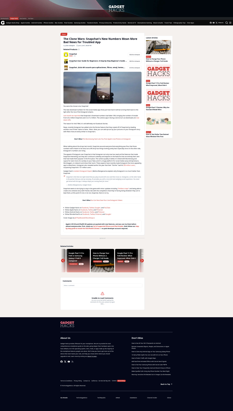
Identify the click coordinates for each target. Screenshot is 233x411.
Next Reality (23, 18)
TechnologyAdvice (81, 398)
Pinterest (99, 210)
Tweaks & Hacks (92, 23)
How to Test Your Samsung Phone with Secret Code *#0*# (149, 365)
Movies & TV (132, 23)
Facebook (85, 208)
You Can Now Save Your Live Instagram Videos (106, 200)
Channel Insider (152, 398)
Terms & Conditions (66, 381)
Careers (118, 381)
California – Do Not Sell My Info (100, 381)
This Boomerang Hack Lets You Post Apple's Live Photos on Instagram (106, 139)
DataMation (133, 398)
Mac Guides (59, 23)
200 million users (129, 165)
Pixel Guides (68, 23)
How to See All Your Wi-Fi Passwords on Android (146, 343)
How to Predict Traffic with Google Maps (144, 358)
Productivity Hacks (119, 23)
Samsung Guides (79, 23)
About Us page (92, 356)
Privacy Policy (78, 381)
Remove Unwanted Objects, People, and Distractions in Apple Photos (150, 347)
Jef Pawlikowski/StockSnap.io (85, 218)
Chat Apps (190, 23)
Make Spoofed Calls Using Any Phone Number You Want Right (150, 371)
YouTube (107, 208)
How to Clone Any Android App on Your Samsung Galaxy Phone (151, 351)
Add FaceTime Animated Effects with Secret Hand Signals (149, 361)
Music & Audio (158, 23)
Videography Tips (179, 23)
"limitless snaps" (123, 189)
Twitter (91, 208)
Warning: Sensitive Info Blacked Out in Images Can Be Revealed (151, 374)
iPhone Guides (48, 23)
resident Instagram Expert (83, 171)
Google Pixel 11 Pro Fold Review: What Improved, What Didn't (157, 84)
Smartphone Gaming (144, 23)
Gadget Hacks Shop (12, 23)
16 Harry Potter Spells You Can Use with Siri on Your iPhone (150, 355)
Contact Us (86, 381)
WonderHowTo (5, 18)
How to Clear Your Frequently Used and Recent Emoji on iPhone (151, 368)
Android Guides (36, 23)
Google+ (97, 208)
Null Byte (30, 18)
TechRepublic (101, 398)
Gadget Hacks (14, 18)
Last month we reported (71, 116)
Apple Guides (25, 23)
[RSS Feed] (72, 362)
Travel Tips (168, 23)
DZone (169, 398)
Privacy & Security (105, 23)
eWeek (118, 398)
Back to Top (165, 384)
